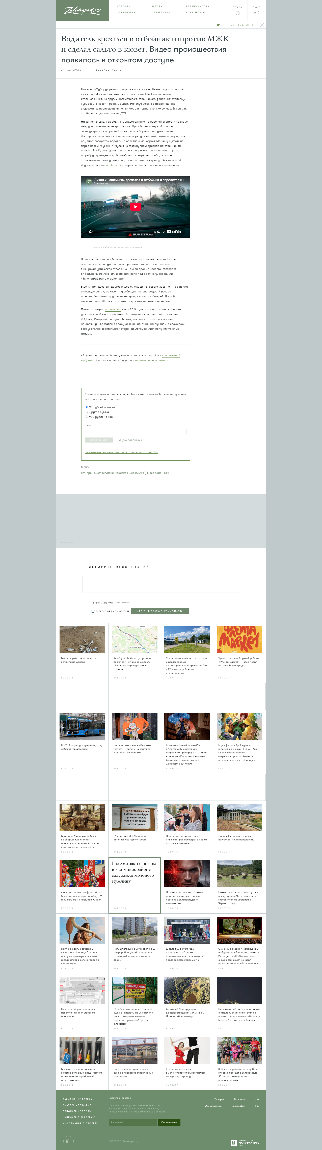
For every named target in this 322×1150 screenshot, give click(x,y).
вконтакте (161, 360)
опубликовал (115, 165)
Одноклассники (213, 1106)
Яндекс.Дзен (238, 1106)
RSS (257, 1106)
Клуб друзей (195, 12)
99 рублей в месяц (102, 407)
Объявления (161, 12)
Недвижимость (197, 6)
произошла (113, 309)
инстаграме (143, 360)
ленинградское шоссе (122, 473)
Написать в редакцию (79, 1117)
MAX (257, 1099)
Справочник (126, 12)
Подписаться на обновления (111, 611)
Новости (124, 6)
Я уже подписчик (130, 440)
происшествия (96, 473)
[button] (99, 440)
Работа (157, 6)
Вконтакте (239, 1099)
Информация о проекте (80, 1123)
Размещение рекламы (79, 1099)
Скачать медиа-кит (77, 1105)
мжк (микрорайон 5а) (153, 473)
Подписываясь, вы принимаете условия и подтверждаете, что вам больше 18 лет (121, 452)
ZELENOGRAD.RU (109, 70)
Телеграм (219, 1099)
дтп (83, 473)
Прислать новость (77, 1111)
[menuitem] (126, 6)
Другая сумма (99, 412)
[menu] (161, 9)
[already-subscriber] (130, 439)
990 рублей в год (101, 417)
